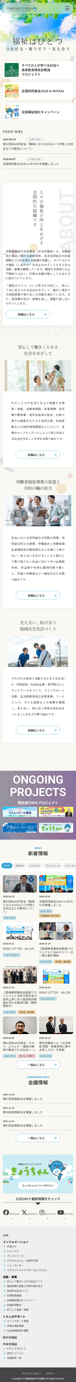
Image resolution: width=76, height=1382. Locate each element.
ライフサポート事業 (17, 1321)
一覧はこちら (36, 1065)
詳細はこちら (26, 314)
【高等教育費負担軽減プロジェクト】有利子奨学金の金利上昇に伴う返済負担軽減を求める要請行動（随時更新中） (20, 999)
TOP (5, 1235)
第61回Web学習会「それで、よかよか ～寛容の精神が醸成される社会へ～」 (20, 1046)
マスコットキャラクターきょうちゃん (27, 1270)
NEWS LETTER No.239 (18, 948)
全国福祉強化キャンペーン (21, 1300)
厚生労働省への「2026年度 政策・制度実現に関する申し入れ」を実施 (55, 1046)
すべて (7, 865)
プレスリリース (52, 865)
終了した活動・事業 (17, 1309)
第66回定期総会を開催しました (23, 1112)
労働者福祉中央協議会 (34, 1378)
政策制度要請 (14, 1295)
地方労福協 (10, 1337)
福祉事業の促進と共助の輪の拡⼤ (25, 1286)
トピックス (34, 865)
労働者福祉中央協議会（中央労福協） (27, 8)
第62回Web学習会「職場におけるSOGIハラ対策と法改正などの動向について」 (19, 906)
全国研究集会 (14, 1305)
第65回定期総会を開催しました (23, 1125)
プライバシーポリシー (32, 1373)
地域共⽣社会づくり (17, 1290)
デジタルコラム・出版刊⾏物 (22, 1260)
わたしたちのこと (16, 1348)
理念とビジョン (15, 1353)
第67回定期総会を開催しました (23, 1099)
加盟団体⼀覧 (14, 1358)
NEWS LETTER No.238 (54, 992)
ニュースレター (15, 1265)
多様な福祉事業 (15, 1325)
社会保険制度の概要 (17, 1330)
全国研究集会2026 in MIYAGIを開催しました (56, 903)
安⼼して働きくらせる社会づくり (25, 1281)
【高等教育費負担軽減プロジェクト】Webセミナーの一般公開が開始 (56, 951)
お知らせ (20, 865)
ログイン (50, 1373)
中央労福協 (10, 1344)
